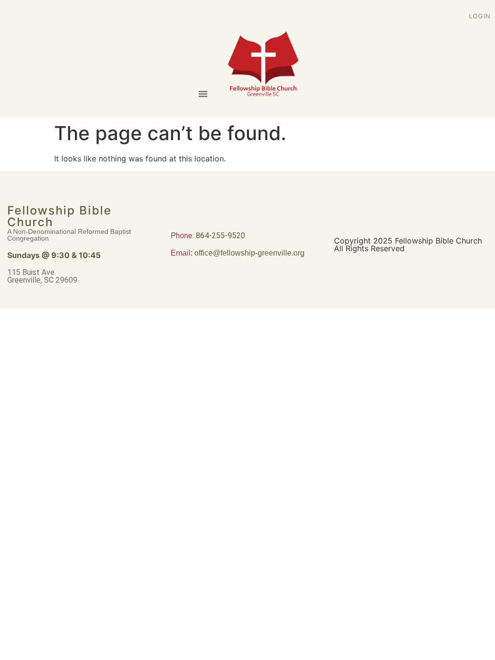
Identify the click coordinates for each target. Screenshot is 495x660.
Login (480, 16)
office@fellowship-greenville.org (249, 253)
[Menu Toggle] (203, 94)
